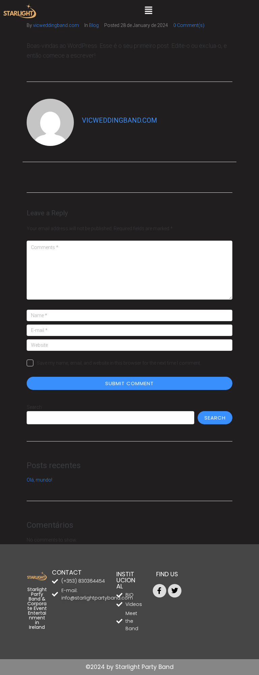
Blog (94, 25)
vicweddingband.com (56, 25)
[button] (148, 10)
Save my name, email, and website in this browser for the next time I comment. (119, 363)
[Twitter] (174, 590)
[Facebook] (159, 590)
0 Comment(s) (188, 25)
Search (34, 407)
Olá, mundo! (39, 480)
